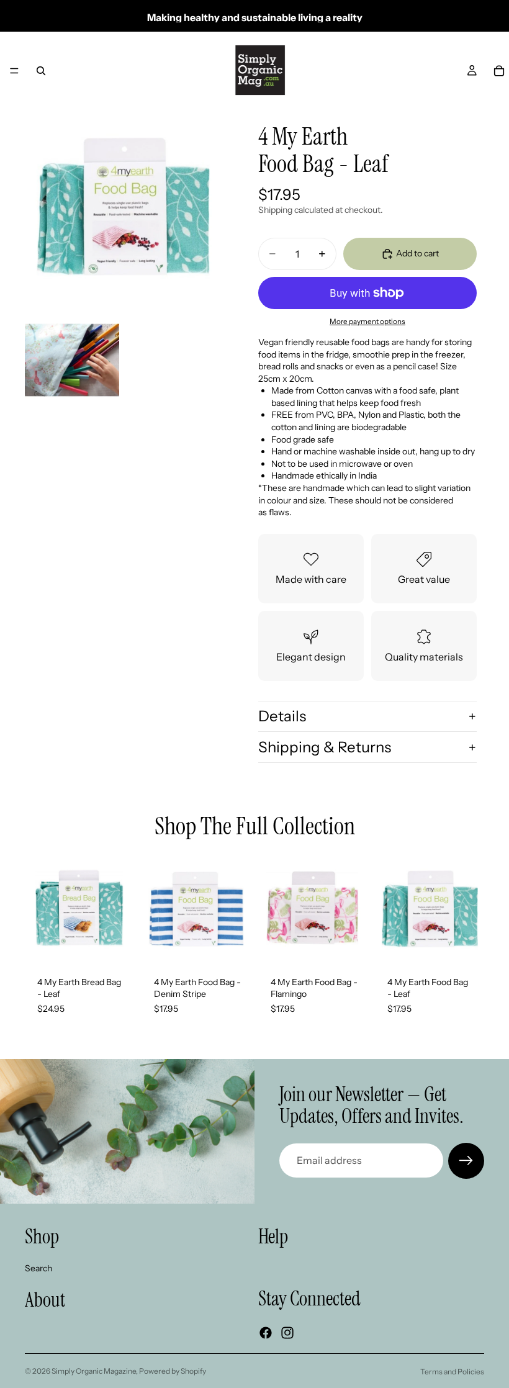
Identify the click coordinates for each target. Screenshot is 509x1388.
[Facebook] (265, 1332)
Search (38, 1267)
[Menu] (14, 70)
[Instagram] (287, 1332)
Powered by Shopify (172, 1371)
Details (282, 716)
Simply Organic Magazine (94, 1371)
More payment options (367, 321)
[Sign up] (466, 1161)
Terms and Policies (452, 1371)
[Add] (115, 945)
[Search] (41, 70)
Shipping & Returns (324, 747)
